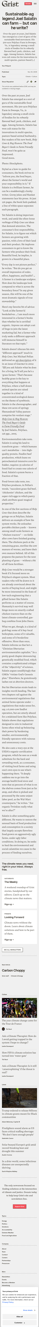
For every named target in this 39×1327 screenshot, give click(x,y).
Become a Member (8, 1282)
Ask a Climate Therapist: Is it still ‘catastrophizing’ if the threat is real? (19, 1069)
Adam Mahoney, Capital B (11, 1122)
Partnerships (6, 1260)
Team (4, 1252)
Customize (18, 1323)
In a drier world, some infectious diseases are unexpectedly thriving (19, 1164)
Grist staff (5, 976)
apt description (23, 360)
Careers (4, 1257)
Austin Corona (7, 1155)
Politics (4, 1224)
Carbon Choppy (13, 970)
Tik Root (9, 1029)
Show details (28, 1310)
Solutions (5, 1227)
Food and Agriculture (9, 1235)
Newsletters (6, 1277)
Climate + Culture (31, 76)
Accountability (7, 1230)
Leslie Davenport (8, 1046)
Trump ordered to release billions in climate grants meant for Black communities (19, 1113)
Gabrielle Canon (7, 1138)
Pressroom (5, 1263)
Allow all (19, 1317)
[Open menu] (35, 4)
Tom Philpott (6, 66)
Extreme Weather (8, 1232)
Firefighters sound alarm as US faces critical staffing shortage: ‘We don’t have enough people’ (18, 1131)
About (4, 1249)
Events (4, 1279)
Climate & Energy (17, 976)
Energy (4, 1221)
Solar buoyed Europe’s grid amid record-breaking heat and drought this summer (19, 1148)
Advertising (6, 1285)
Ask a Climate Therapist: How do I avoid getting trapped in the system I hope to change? (19, 1039)
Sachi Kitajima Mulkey (9, 1171)
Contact (5, 1255)
